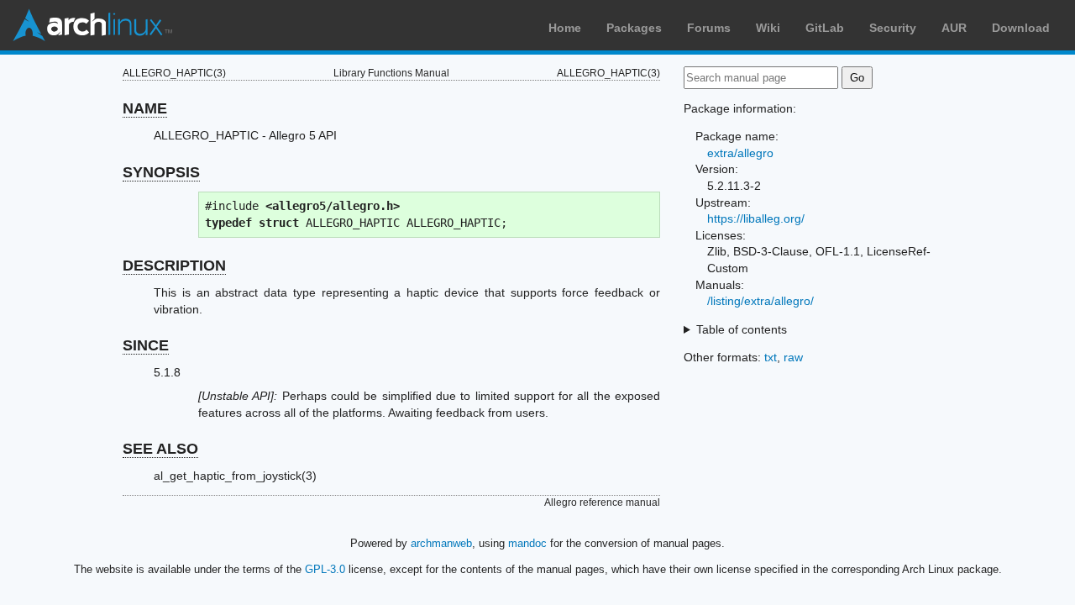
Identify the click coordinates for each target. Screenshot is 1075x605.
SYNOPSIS (161, 172)
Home (564, 27)
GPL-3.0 (325, 569)
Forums (709, 27)
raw (793, 357)
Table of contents (741, 329)
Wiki (768, 27)
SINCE (146, 345)
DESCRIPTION (174, 265)
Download (1021, 27)
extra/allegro (740, 153)
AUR (954, 27)
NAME (145, 108)
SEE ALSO (160, 448)
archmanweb (441, 543)
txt (770, 357)
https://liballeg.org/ (756, 218)
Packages (634, 27)
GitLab (824, 27)
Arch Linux (92, 25)
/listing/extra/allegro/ (760, 301)
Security (892, 27)
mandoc (527, 543)
